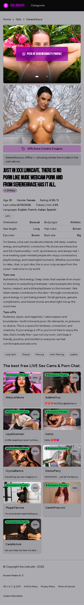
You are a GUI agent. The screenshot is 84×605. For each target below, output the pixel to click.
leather (74, 354)
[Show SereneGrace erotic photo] (37, 76)
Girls (18, 19)
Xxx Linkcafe (14, 5)
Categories (38, 5)
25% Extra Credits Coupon (47, 149)
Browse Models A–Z (13, 575)
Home (7, 19)
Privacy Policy (48, 586)
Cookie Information (13, 596)
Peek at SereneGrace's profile (45, 55)
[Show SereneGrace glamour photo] (47, 76)
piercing (40, 354)
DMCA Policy (31, 586)
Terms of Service (66, 586)
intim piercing (57, 354)
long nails (10, 354)
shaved (26, 354)
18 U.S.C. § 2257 (12, 586)
